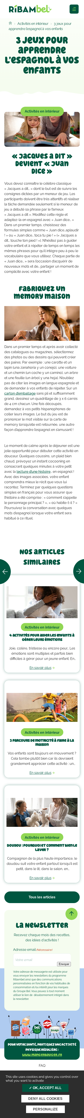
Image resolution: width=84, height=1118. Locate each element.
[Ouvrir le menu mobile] (74, 9)
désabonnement (43, 995)
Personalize (45, 1109)
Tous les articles (42, 897)
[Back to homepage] (10, 24)
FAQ (42, 1066)
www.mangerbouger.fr (42, 1055)
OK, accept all (47, 1088)
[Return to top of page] (71, 914)
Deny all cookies (45, 1099)
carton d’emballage (20, 393)
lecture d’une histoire (33, 472)
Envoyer (64, 964)
